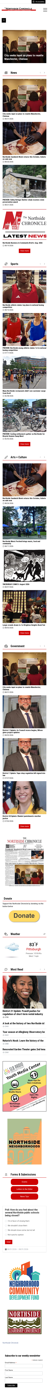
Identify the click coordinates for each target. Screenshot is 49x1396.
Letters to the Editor (24, 1189)
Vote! (8, 1242)
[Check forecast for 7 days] (11, 950)
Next (44, 46)
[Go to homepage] (19, 10)
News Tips (24, 1196)
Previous (4, 46)
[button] (44, 934)
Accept (41, 1392)
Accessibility (40, 2)
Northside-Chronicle (10, 1343)
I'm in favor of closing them (19, 1221)
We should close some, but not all (21, 1230)
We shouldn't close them (17, 1225)
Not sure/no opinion (16, 1235)
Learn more (30, 1392)
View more (24, 251)
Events (24, 1182)
